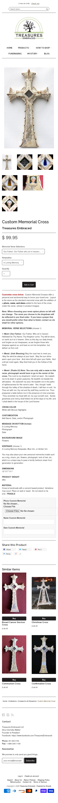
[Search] (47, 9)
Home (5, 701)
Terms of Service (40, 782)
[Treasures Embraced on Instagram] (7, 714)
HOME (9, 48)
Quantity (5, 268)
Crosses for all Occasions (27, 701)
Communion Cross (11, 683)
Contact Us (27, 782)
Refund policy (15, 782)
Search (10, 780)
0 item (24, 3)
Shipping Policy (43, 780)
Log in (20, 776)
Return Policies (30, 780)
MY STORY (32, 54)
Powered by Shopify (43, 786)
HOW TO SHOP (43, 48)
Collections (12, 701)
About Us (18, 780)
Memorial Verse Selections (13, 246)
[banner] (29, 29)
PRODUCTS (23, 48)
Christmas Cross (40, 622)
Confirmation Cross (41, 683)
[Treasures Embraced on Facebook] (3, 714)
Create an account (32, 776)
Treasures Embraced (17, 228)
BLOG (47, 54)
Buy (14, 618)
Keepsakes (6, 257)
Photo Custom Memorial (15, 500)
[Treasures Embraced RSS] (12, 714)
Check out (35, 3)
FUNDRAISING (15, 54)
